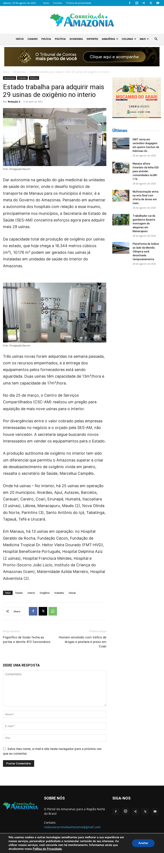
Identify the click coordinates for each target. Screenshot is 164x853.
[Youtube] (158, 3)
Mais (143, 38)
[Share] (144, 3)
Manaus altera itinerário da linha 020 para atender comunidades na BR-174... (146, 171)
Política (60, 38)
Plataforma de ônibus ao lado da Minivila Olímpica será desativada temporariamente (146, 251)
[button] (156, 39)
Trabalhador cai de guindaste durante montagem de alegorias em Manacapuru (144, 223)
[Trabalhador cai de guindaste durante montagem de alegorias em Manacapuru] (120, 220)
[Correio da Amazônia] (82, 20)
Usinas (72, 592)
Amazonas (19, 72)
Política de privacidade (78, 2)
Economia (76, 38)
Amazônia (108, 38)
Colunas (127, 38)
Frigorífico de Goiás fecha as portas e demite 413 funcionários (26, 639)
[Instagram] (136, 3)
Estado (19, 592)
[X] (151, 3)
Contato (57, 2)
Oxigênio (45, 592)
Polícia (46, 38)
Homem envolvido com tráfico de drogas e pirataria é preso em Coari (82, 641)
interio (31, 592)
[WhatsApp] (52, 611)
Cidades (33, 38)
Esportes (92, 38)
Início (46, 2)
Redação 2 (14, 101)
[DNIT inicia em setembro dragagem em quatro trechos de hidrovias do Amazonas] (120, 143)
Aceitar (143, 843)
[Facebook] (129, 3)
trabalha (59, 592)
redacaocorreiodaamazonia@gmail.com (72, 827)
